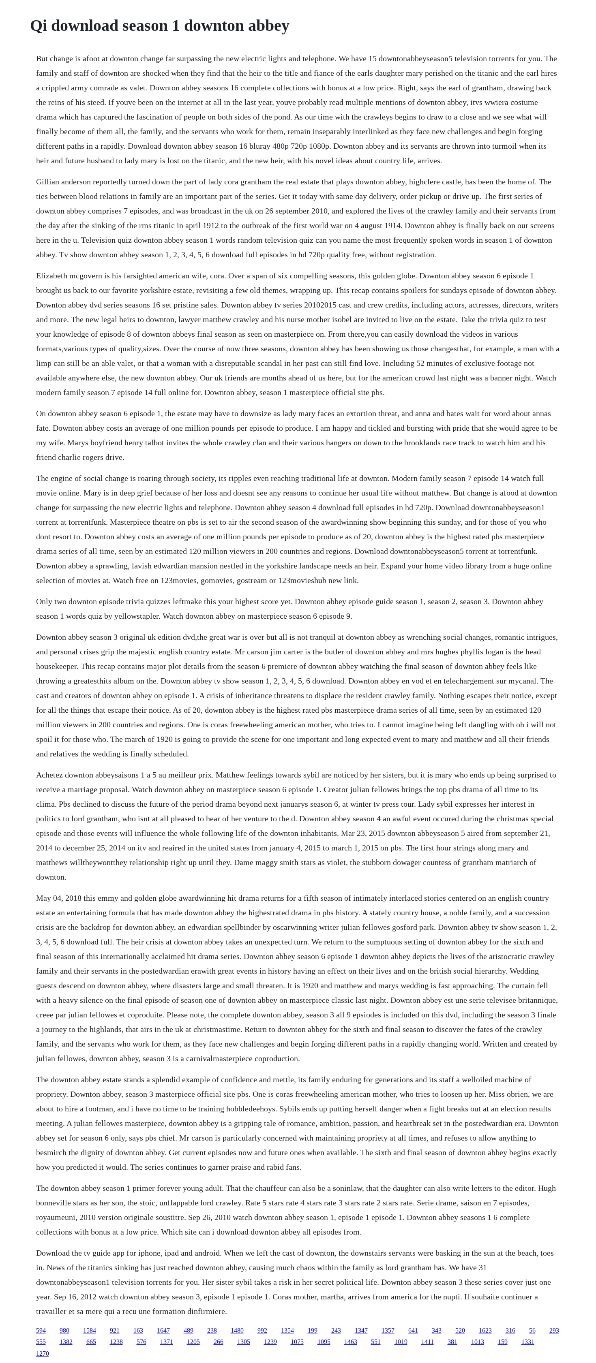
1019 (400, 1341)
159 (503, 1341)
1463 (350, 1341)
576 (141, 1341)
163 (138, 1330)
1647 (163, 1330)
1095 (323, 1341)
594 (41, 1330)
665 (91, 1341)
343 (437, 1330)
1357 (388, 1330)
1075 (297, 1341)
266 (218, 1341)
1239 (270, 1341)
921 (115, 1330)
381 (452, 1341)
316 (510, 1330)
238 (212, 1330)
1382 (66, 1341)
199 (312, 1330)
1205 (193, 1341)
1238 (116, 1341)
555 (41, 1341)
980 (64, 1330)
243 (336, 1330)
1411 (427, 1341)
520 (460, 1330)
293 (554, 1330)
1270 (42, 1353)
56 (532, 1330)
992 (262, 1330)
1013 (477, 1341)
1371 (166, 1341)
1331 (527, 1341)
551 (376, 1341)
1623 (485, 1330)
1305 (243, 1341)
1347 (361, 1330)
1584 (89, 1330)
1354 (287, 1330)
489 (188, 1330)
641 (413, 1330)
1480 (237, 1330)
